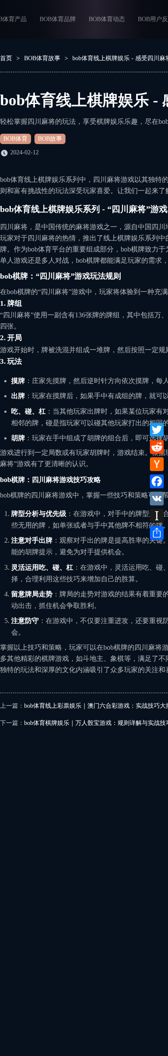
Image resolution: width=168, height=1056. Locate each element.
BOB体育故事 (42, 58)
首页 (6, 58)
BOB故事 (50, 138)
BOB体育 (15, 138)
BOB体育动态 (107, 19)
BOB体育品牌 (58, 19)
